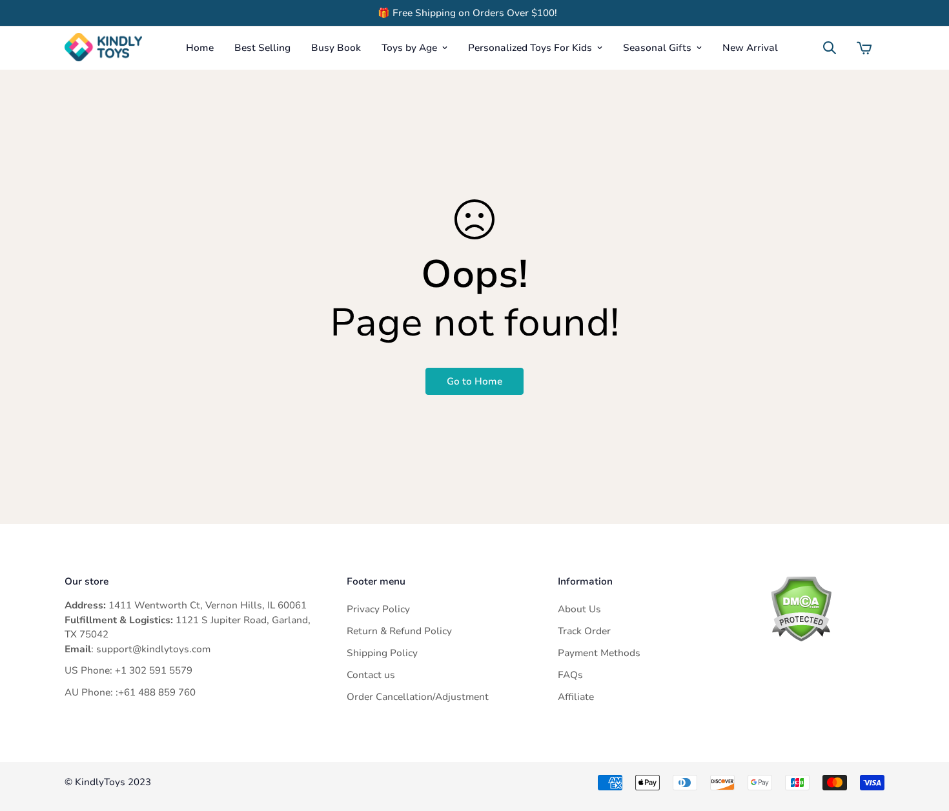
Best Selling (262, 47)
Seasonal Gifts (657, 47)
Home (200, 47)
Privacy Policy (378, 609)
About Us (579, 609)
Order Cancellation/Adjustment (418, 696)
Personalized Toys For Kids (530, 47)
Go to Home (474, 381)
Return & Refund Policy (399, 631)
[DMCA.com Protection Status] (827, 609)
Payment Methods (599, 652)
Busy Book (336, 47)
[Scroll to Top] (924, 741)
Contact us (371, 674)
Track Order (584, 631)
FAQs (570, 674)
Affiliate (576, 696)
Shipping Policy (382, 652)
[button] (864, 48)
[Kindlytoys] (103, 48)
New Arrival (750, 47)
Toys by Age (409, 47)
